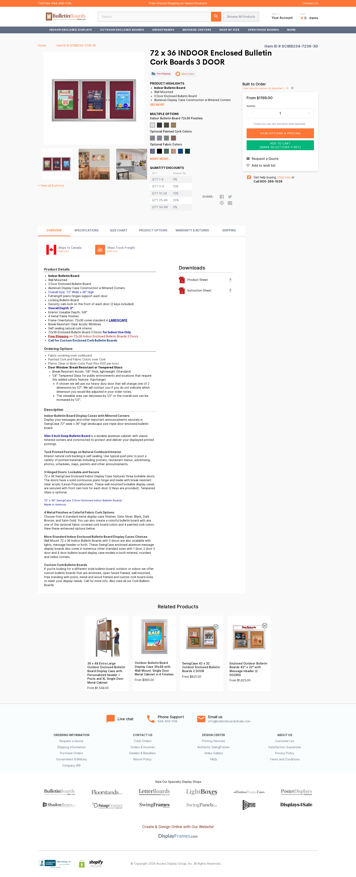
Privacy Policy (284, 753)
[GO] (216, 17)
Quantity (251, 106)
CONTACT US (142, 735)
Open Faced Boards (263, 29)
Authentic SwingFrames (213, 747)
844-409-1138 (61, 3)
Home (42, 45)
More (291, 29)
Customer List (284, 741)
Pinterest (297, 863)
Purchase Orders (71, 753)
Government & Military (71, 759)
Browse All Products (241, 16)
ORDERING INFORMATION (71, 735)
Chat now (284, 177)
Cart (302, 13)
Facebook (279, 863)
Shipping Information (71, 747)
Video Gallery (213, 753)
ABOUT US (284, 735)
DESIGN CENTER (213, 735)
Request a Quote (71, 741)
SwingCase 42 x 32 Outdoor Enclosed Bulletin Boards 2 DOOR (201, 667)
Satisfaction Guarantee (284, 747)
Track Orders (142, 741)
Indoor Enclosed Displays (70, 29)
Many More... (160, 158)
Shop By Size (229, 29)
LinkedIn (306, 863)
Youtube (315, 863)
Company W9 (71, 765)
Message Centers (197, 29)
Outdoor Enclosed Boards (122, 29)
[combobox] (159, 17)
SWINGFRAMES (163, 29)
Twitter (288, 863)
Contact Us (310, 3)
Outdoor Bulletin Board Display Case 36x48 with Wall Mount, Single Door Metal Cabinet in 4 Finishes (154, 668)
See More (157, 104)
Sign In (276, 13)
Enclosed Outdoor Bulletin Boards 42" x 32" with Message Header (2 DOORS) (248, 669)
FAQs (213, 759)
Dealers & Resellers (142, 753)
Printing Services (213, 741)
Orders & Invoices (142, 747)
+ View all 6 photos (51, 185)
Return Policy (142, 759)
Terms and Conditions (285, 759)
